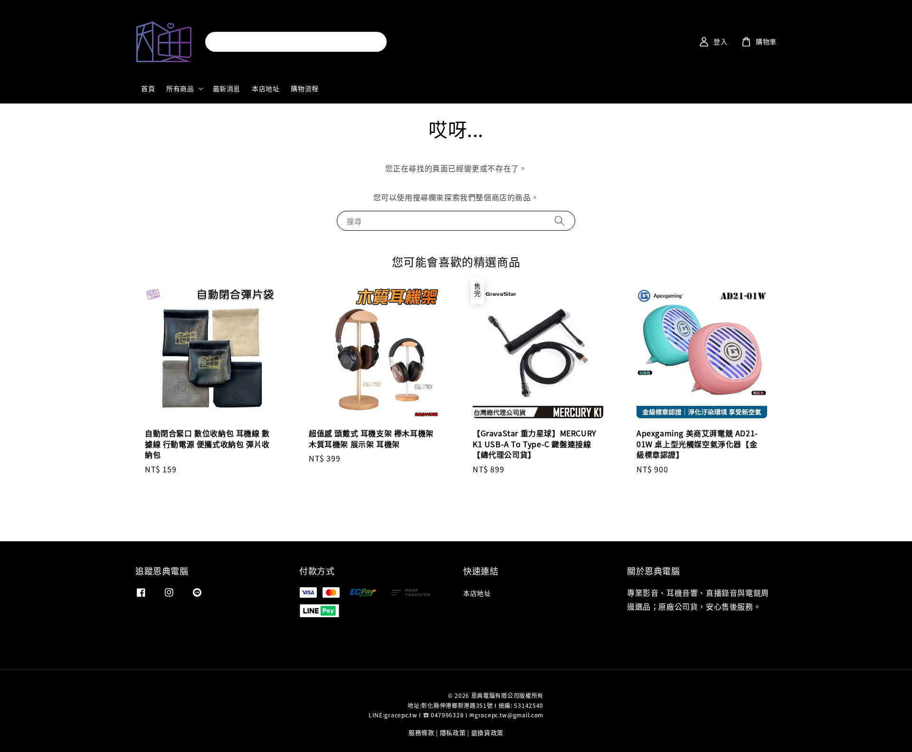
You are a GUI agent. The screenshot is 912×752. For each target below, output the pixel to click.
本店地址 (265, 88)
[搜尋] (371, 41)
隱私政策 (453, 732)
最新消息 (226, 88)
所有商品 (180, 88)
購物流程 (304, 88)
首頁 (148, 88)
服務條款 (421, 732)
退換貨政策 (487, 732)
